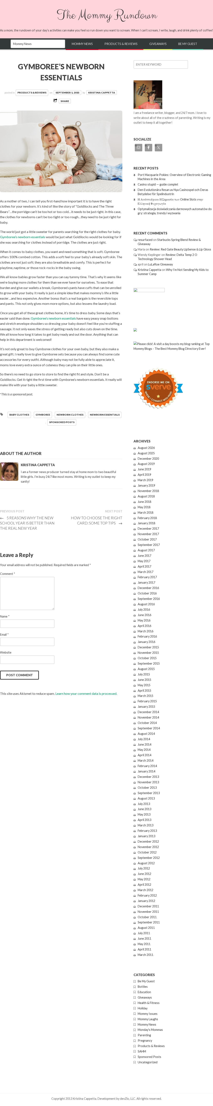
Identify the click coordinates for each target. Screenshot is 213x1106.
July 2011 (144, 933)
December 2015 (148, 647)
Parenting (144, 1035)
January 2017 (146, 582)
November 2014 (148, 717)
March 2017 (145, 572)
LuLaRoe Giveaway (160, 264)
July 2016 (144, 609)
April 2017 (144, 566)
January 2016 (146, 642)
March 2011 (145, 955)
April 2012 (144, 884)
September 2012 (149, 857)
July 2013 (144, 804)
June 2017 (144, 555)
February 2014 (147, 766)
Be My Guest (187, 44)
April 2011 (144, 949)
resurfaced (145, 240)
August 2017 (146, 550)
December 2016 (148, 588)
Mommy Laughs (148, 1019)
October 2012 (147, 852)
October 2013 (147, 787)
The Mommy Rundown (106, 15)
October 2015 (147, 658)
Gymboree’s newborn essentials (54, 318)
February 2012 (147, 895)
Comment (7, 573)
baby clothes (19, 414)
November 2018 (148, 491)
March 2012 (145, 890)
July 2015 (144, 674)
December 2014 (148, 712)
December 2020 (148, 458)
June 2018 (144, 501)
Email (4, 634)
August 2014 (146, 733)
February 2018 (147, 518)
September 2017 (149, 545)
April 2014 (144, 755)
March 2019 (145, 480)
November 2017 (148, 534)
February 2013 (147, 830)
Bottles (143, 986)
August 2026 (146, 448)
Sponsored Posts (149, 1057)
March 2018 (145, 512)
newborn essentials (105, 414)
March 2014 (145, 760)
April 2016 (144, 626)
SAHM (142, 1051)
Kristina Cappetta (101, 92)
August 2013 (146, 798)
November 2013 (148, 782)
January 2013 (146, 836)
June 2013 (144, 809)
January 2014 (146, 771)
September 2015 (149, 663)
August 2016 (146, 604)
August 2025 (146, 453)
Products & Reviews (120, 44)
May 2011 (144, 944)
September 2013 (149, 793)
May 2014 (144, 749)
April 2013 (144, 820)
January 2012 (146, 901)
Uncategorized (147, 1062)
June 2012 (144, 874)
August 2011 (146, 927)
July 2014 (144, 739)
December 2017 (148, 528)
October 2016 (147, 593)
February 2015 (147, 701)
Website (5, 652)
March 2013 (145, 825)
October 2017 (147, 539)
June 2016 (144, 615)
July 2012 (144, 868)
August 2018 (146, 496)
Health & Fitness (149, 1003)
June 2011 (144, 938)
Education (144, 992)
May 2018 (144, 507)
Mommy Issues (147, 1013)
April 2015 (144, 690)
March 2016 (145, 631)
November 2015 (148, 652)
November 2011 (148, 911)
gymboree (43, 414)
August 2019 (146, 464)
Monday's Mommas (150, 1029)
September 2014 (149, 728)
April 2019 (144, 474)
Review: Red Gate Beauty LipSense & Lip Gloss (180, 249)
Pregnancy (145, 1040)
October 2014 (147, 723)
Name (5, 616)
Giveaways (158, 44)
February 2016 (147, 636)
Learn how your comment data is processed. (86, 693)
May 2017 (144, 561)
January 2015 (146, 706)
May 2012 (144, 879)
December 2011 (148, 906)
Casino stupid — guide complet (158, 184)
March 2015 (145, 695)
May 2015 (144, 685)
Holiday (142, 1008)
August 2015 (146, 669)
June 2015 (144, 679)
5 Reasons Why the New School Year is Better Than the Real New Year (27, 523)
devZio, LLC (127, 1098)
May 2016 (144, 620)
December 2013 (148, 776)
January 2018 (146, 523)
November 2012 (148, 847)
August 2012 (146, 863)
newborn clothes (70, 414)
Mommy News (82, 44)
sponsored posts (61, 422)
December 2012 (148, 841)
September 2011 (149, 922)
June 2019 (144, 469)
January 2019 (146, 485)
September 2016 (149, 598)
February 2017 (147, 577)
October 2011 (147, 917)
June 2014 (144, 744)
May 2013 (144, 814)
